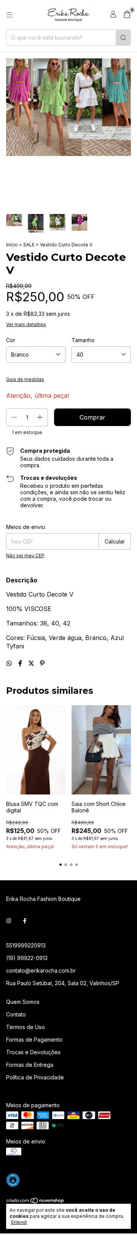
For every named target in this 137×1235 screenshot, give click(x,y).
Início (12, 245)
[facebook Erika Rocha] (24, 920)
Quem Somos (23, 1002)
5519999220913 (26, 945)
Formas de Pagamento (34, 1039)
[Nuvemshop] (35, 1202)
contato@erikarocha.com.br (41, 970)
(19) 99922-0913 (27, 958)
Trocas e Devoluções (33, 1052)
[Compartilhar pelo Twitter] (32, 663)
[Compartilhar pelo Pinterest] (42, 663)
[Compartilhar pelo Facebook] (21, 663)
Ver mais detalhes (26, 324)
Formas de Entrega (29, 1064)
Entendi (19, 1222)
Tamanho (83, 340)
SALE (29, 245)
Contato (16, 1014)
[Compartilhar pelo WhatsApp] (10, 663)
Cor (10, 340)
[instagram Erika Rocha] (8, 920)
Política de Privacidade (35, 1077)
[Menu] (9, 14)
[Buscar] (123, 37)
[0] (127, 14)
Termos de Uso (25, 1027)
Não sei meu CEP (25, 555)
